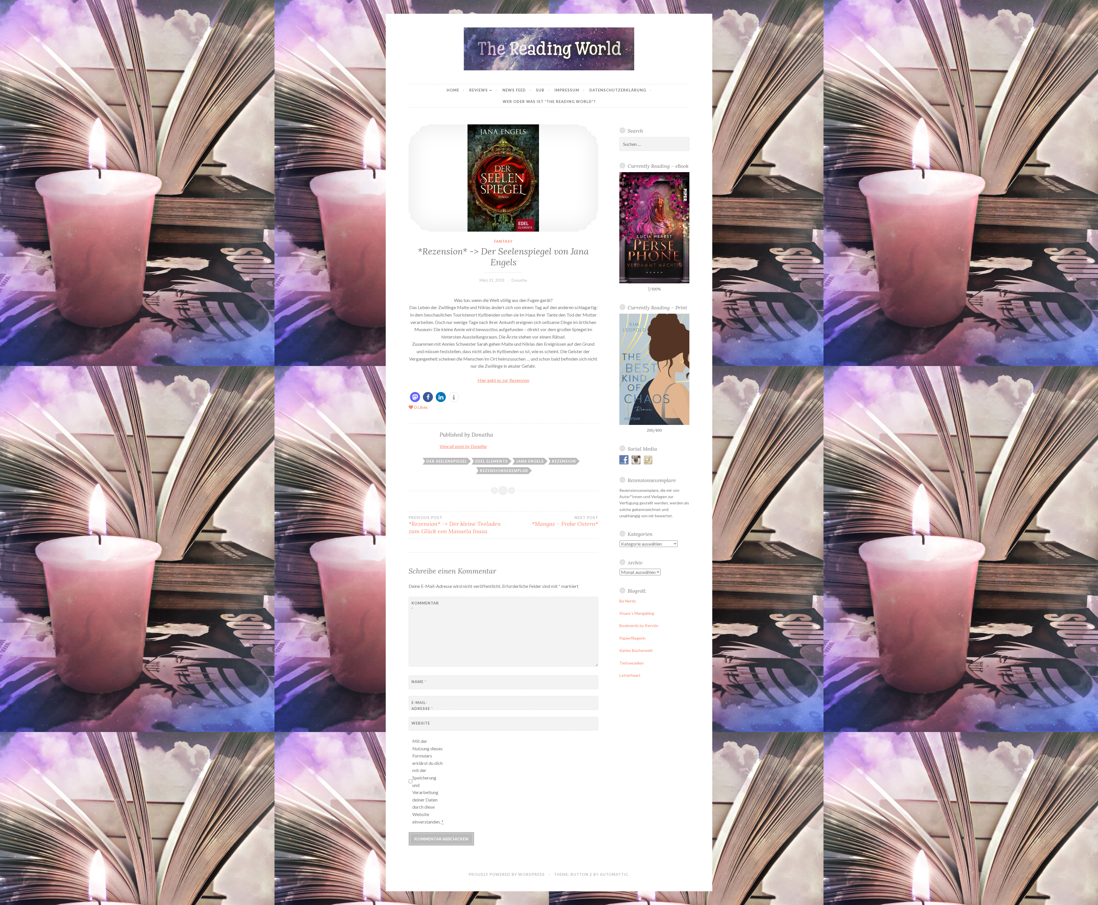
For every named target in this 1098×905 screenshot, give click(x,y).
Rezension (564, 461)
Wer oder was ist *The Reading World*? (549, 101)
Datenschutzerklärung (617, 90)
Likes (421, 407)
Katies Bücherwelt (636, 650)
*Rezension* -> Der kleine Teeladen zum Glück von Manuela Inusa (455, 525)
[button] (415, 397)
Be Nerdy (627, 600)
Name (418, 681)
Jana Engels (530, 461)
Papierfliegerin (632, 638)
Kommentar (425, 606)
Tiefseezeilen (631, 663)
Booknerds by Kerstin (638, 625)
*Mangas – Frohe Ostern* (565, 521)
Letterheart (629, 675)
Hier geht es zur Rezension (503, 380)
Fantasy (503, 241)
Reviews (478, 90)
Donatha (519, 280)
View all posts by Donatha (463, 446)
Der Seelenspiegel (446, 461)
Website (420, 723)
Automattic (614, 874)
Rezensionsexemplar (504, 470)
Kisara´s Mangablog (636, 613)
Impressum (566, 90)
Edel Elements (491, 461)
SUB (540, 90)
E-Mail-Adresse (422, 705)
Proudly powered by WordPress (507, 874)
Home (453, 90)
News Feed (514, 90)
